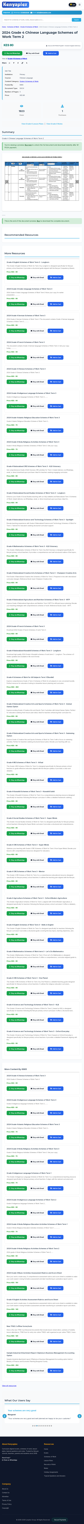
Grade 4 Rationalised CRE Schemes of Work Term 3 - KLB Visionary (34, 466)
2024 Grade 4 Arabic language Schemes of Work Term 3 (29, 289)
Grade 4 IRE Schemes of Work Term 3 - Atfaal (25, 762)
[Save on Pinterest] (13, 63)
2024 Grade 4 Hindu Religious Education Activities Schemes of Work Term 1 (37, 1224)
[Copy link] (22, 63)
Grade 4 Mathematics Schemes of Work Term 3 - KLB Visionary (32, 546)
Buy (38, 221)
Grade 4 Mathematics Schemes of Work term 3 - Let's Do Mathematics (35, 951)
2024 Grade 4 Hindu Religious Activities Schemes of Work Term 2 (33, 1248)
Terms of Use (6, 1500)
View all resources (9, 1386)
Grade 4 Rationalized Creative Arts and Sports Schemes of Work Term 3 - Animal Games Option (39, 705)
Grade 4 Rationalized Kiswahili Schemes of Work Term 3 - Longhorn (34, 651)
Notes (46, 1468)
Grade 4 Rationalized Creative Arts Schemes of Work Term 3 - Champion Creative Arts (41, 573)
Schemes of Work (13, 27)
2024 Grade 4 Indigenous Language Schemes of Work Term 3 (31, 393)
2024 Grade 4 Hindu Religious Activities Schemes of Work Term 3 (33, 442)
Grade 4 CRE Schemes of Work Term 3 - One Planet (27, 978)
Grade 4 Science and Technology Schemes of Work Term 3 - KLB (33, 1005)
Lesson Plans (48, 1460)
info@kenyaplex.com (44, 12)
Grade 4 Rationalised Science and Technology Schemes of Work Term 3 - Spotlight (40, 520)
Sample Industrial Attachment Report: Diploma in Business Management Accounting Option (40, 1354)
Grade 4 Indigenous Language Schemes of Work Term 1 (29, 1173)
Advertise (5, 1496)
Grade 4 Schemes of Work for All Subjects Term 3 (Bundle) (30, 677)
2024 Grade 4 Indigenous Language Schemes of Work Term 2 (31, 1200)
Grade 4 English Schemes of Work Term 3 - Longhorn (28, 262)
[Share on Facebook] (18, 63)
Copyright (5, 1508)
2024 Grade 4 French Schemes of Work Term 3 (26, 342)
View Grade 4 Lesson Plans (32, 124)
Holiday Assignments (51, 1472)
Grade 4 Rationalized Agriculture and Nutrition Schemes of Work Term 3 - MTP (38, 600)
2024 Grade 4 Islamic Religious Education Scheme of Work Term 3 (33, 418)
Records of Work (50, 1464)
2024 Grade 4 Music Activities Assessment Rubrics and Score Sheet (34, 1273)
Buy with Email (33, 53)
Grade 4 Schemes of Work (29, 27)
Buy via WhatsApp (13, 53)
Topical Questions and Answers (54, 1476)
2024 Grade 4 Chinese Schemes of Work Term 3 (26, 369)
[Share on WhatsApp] (9, 63)
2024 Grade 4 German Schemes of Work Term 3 (26, 316)
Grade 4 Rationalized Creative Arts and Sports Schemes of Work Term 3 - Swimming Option (40, 734)
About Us (5, 1489)
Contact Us (5, 1492)
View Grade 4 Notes (54, 124)
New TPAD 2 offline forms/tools (19, 1326)
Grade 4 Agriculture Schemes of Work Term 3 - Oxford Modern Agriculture (37, 898)
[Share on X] (26, 63)
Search (76, 20)
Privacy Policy (7, 1504)
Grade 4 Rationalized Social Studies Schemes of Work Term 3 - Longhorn (36, 493)
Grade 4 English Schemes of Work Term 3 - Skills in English (30, 925)
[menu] (79, 5)
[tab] (32, 1425)
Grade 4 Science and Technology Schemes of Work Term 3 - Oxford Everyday (38, 1031)
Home (4, 27)
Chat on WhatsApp (10, 1460)
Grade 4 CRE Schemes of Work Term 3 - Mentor (26, 871)
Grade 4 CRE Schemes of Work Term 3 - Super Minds (28, 845)
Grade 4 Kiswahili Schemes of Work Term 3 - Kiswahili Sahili (31, 791)
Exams (46, 1453)
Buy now (28, 145)
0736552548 (25, 12)
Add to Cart (52, 53)
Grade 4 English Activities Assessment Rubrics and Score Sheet (32, 1300)
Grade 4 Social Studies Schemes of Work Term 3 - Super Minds (32, 818)
